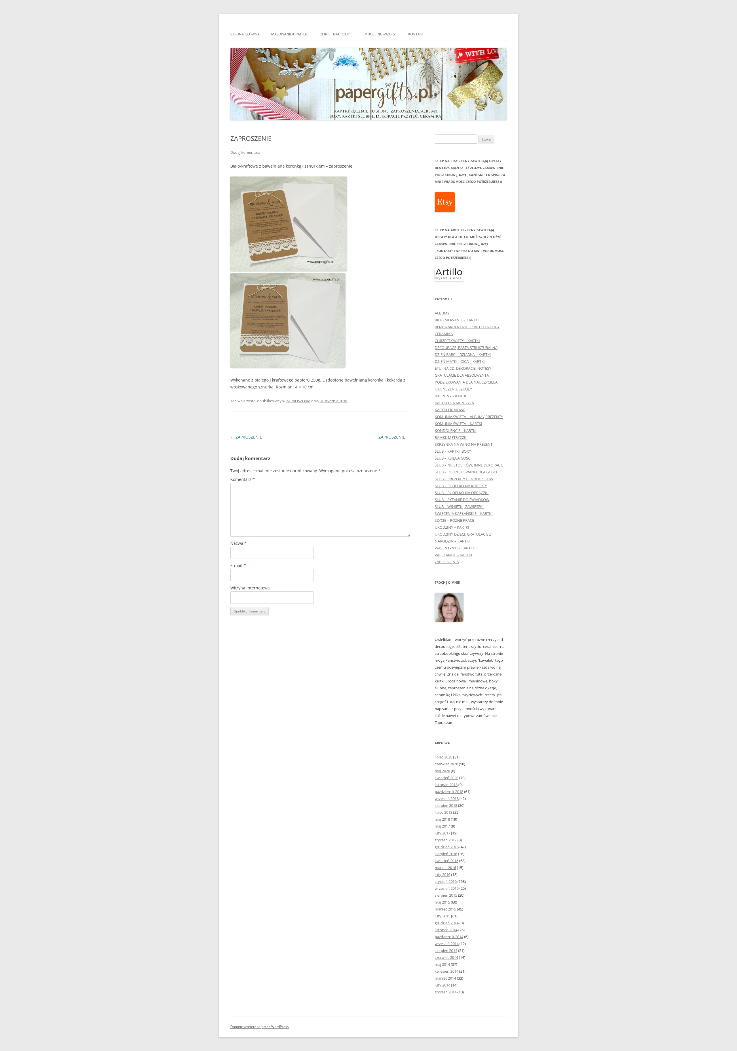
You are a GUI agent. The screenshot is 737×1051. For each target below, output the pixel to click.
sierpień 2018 (446, 805)
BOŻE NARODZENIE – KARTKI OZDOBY (467, 326)
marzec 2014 (445, 978)
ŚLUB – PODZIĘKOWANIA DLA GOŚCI (466, 472)
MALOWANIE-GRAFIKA (289, 34)
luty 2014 (442, 985)
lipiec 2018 (443, 812)
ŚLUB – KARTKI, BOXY (453, 451)
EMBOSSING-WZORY (379, 34)
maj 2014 (442, 964)
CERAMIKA (444, 333)
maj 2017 (442, 826)
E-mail (238, 565)
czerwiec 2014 (446, 957)
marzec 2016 (445, 867)
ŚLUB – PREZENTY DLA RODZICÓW (464, 478)
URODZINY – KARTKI (452, 527)
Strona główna (245, 34)
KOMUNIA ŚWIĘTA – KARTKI (458, 423)
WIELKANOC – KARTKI (453, 554)
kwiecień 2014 (446, 971)
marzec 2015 (445, 909)
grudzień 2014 (447, 922)
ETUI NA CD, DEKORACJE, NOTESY (463, 368)
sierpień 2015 (446, 895)
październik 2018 (449, 791)
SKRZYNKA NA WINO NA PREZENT (464, 444)
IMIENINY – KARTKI (451, 396)
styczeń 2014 (446, 992)
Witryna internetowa (250, 588)
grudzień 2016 (447, 846)
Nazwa (238, 543)
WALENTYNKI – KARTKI (454, 548)
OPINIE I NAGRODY (335, 34)
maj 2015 (442, 902)
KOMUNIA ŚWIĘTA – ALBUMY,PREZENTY (469, 416)
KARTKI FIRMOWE (450, 409)
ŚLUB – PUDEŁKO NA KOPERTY (461, 485)
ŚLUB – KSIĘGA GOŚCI (453, 458)
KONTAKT (416, 34)
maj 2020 (442, 770)
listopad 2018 (446, 784)
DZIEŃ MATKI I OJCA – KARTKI (460, 361)
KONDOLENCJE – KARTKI (455, 430)
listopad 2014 (446, 929)
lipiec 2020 (443, 757)
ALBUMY (442, 313)
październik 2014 (449, 936)
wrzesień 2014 (447, 943)
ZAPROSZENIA (298, 400)
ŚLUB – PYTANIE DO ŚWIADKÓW (462, 499)
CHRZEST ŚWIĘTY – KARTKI (457, 340)
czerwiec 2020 (446, 764)
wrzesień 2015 (447, 888)
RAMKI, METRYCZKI (451, 437)
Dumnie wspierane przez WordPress (259, 1026)
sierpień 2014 (446, 950)
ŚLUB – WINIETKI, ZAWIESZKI (459, 506)
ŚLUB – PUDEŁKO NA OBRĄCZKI (462, 492)
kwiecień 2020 (446, 777)
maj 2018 (442, 819)
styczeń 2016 (446, 881)
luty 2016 (442, 874)
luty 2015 (442, 916)
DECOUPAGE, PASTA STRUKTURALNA (466, 347)
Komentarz (242, 479)
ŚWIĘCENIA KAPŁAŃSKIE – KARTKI (464, 513)
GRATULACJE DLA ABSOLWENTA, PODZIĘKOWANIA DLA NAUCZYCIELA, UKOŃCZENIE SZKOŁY (466, 382)
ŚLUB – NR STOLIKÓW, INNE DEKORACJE (469, 465)
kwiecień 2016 (446, 860)
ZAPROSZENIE (246, 437)
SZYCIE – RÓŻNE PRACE (454, 520)
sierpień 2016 (446, 853)
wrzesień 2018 (447, 798)
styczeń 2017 (446, 840)
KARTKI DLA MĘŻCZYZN (454, 402)
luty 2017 (442, 833)
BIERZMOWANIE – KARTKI (457, 319)
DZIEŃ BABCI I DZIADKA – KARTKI (463, 354)
